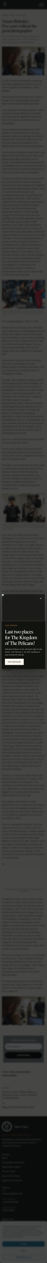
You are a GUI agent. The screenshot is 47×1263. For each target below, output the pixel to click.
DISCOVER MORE (14, 662)
